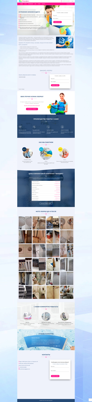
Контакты (43, 3)
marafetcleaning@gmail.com (24, 369)
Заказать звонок (70, 3)
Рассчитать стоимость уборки (46, 203)
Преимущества (30, 3)
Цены (35, 3)
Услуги (25, 3)
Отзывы (39, 3)
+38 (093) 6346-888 (66, 1)
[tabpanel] (46, 341)
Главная (21, 3)
